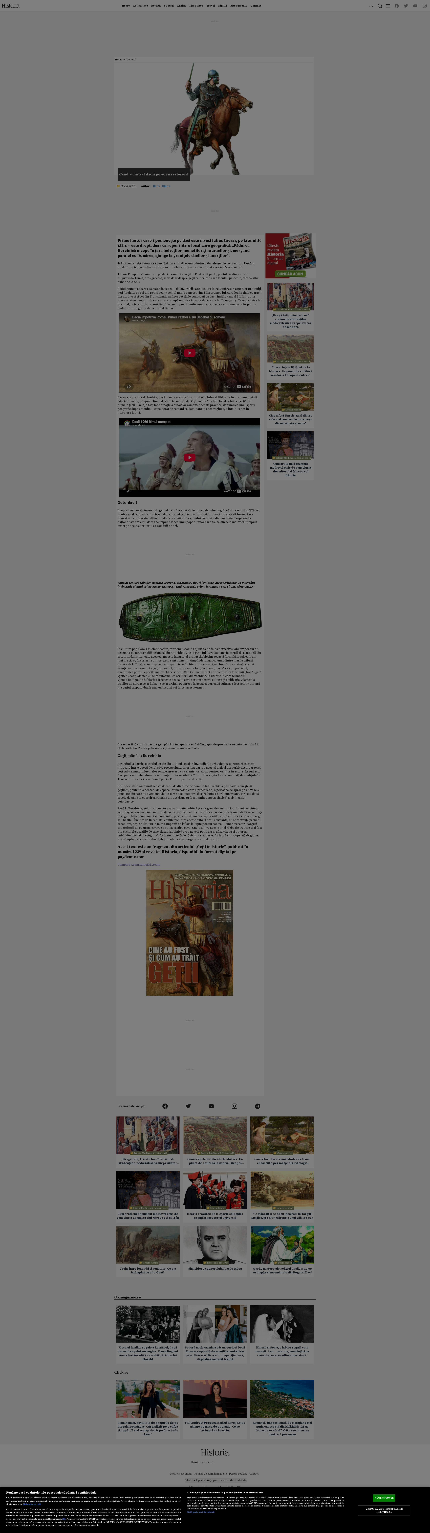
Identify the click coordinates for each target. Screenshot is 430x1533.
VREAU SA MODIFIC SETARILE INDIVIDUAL (384, 1510)
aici (64, 1518)
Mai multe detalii (32, 1504)
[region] (215, 1510)
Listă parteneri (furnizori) (201, 1512)
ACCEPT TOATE (384, 1497)
